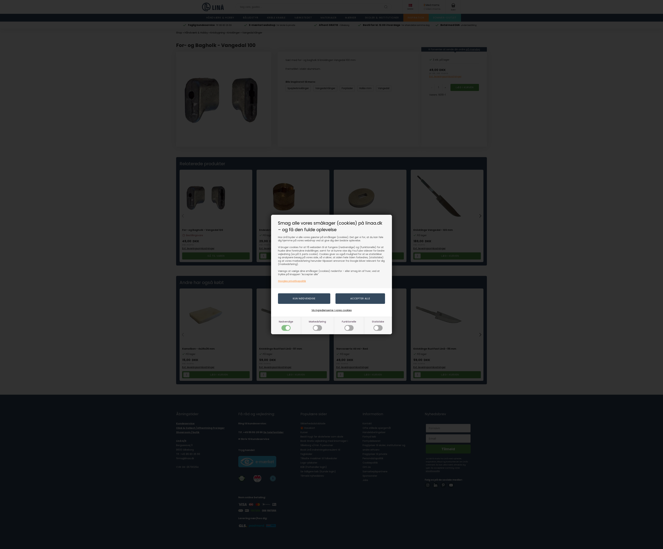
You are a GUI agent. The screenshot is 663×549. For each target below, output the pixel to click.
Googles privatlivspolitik (292, 281)
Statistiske (378, 321)
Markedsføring (317, 321)
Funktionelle (349, 321)
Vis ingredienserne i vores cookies (331, 310)
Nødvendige (286, 321)
